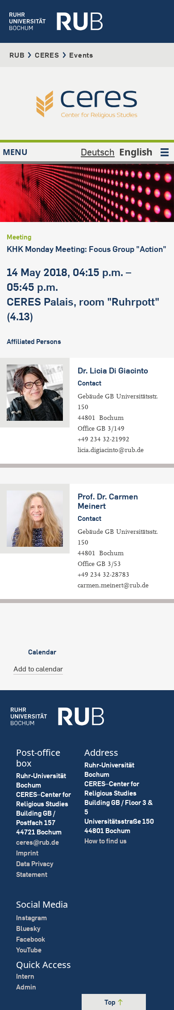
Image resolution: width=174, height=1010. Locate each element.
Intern (25, 976)
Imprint (27, 853)
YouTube (28, 950)
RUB (17, 54)
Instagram (31, 918)
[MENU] (164, 151)
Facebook (30, 939)
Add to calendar (38, 668)
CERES (47, 54)
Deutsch (98, 152)
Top (110, 1002)
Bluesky (28, 928)
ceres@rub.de (37, 842)
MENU (15, 152)
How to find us (105, 841)
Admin (26, 987)
